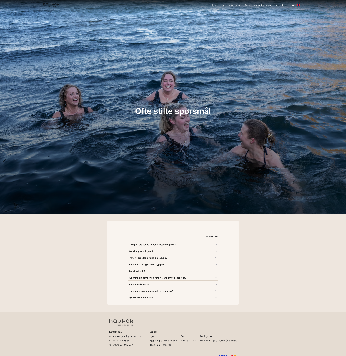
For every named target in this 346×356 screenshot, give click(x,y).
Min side (280, 5)
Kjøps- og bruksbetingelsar (258, 5)
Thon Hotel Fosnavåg (160, 345)
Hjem (215, 5)
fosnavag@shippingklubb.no (127, 336)
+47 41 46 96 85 (121, 340)
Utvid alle (213, 236)
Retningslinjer (234, 5)
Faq (223, 5)
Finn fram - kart (189, 340)
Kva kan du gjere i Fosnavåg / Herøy (218, 340)
